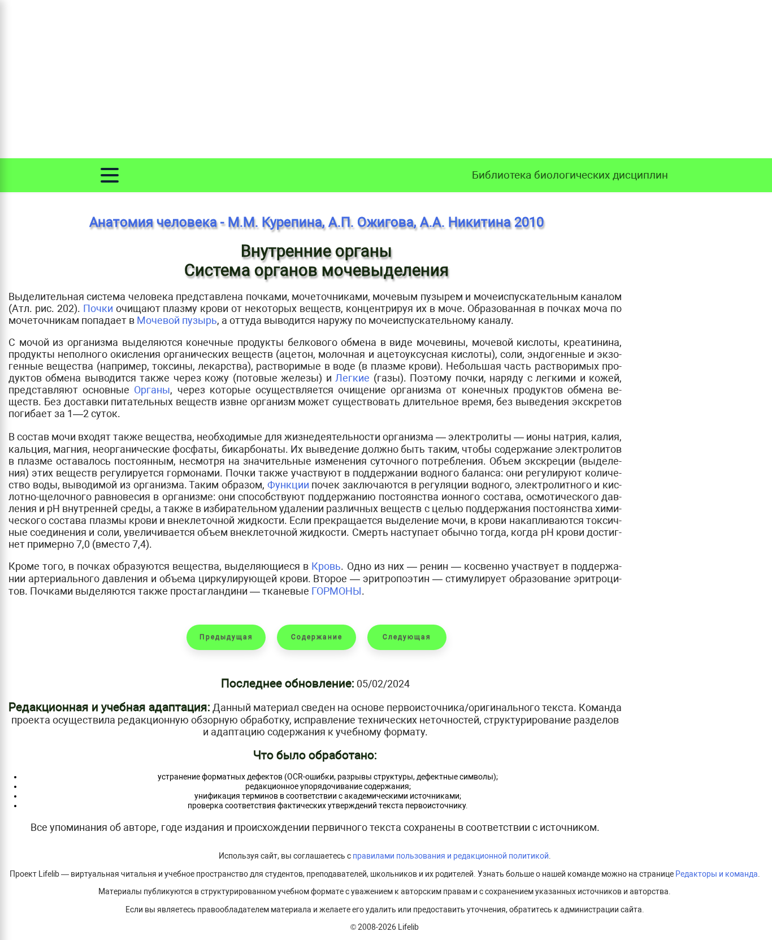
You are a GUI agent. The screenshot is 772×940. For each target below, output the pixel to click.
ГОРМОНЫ (336, 591)
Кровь (326, 566)
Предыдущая (226, 637)
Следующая (407, 637)
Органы (152, 390)
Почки (98, 308)
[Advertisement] (386, 79)
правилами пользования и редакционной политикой (451, 856)
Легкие (352, 378)
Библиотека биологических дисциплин (570, 174)
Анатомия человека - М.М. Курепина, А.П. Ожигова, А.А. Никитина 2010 (316, 222)
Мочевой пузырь (177, 320)
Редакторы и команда (716, 874)
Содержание (316, 637)
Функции (288, 485)
